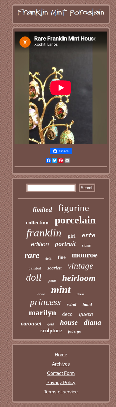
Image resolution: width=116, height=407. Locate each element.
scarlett (54, 267)
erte (88, 235)
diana (92, 322)
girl (71, 236)
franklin (44, 233)
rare (31, 255)
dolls (48, 258)
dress (80, 294)
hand (87, 304)
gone (52, 280)
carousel (31, 323)
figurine (73, 207)
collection (37, 222)
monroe (84, 254)
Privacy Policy (60, 382)
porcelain (75, 220)
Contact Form (61, 373)
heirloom (79, 278)
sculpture (51, 330)
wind (71, 304)
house (69, 322)
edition (40, 244)
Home (61, 354)
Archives (61, 364)
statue (86, 245)
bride (41, 294)
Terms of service (61, 391)
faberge (74, 331)
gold (50, 324)
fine (62, 257)
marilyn (42, 312)
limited (42, 209)
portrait (65, 244)
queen (86, 314)
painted (34, 268)
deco (67, 314)
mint (61, 289)
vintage (80, 265)
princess (45, 302)
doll (33, 277)
